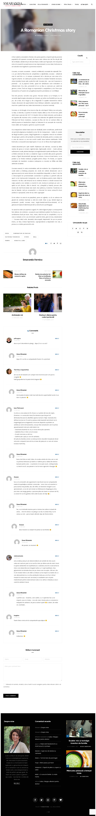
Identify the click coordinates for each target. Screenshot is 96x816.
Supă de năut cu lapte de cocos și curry (84, 195)
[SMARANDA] (13, 4)
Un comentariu (84, 776)
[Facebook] (35, 800)
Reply (57, 338)
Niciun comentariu (85, 746)
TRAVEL (77, 4)
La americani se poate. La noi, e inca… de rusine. (84, 82)
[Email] (5, 77)
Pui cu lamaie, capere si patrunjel (83, 114)
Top (48, 812)
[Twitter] (41, 800)
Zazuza (16, 477)
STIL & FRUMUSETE (43, 4)
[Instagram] (48, 800)
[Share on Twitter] (5, 68)
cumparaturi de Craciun (21, 233)
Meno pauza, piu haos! (47, 763)
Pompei (7, 240)
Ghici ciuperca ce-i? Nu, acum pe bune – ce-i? (84, 103)
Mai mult (17, 783)
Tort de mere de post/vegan (48, 758)
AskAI (36, 774)
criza (7, 233)
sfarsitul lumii (19, 240)
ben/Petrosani (19, 408)
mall (35, 237)
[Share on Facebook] (5, 63)
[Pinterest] (5, 72)
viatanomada (18, 556)
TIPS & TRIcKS (67, 4)
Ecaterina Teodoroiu (12, 237)
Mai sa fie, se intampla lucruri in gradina (84, 93)
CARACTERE (32, 4)
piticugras (17, 338)
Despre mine (45, 727)
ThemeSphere (44, 807)
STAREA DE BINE (56, 4)
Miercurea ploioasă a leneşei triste (83, 184)
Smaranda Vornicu (42, 35)
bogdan (16, 615)
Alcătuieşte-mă (17, 315)
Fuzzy (36, 763)
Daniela (37, 751)
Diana (37, 758)
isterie (26, 237)
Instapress (38, 767)
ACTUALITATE (48, 24)
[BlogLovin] (60, 800)
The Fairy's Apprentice (21, 370)
